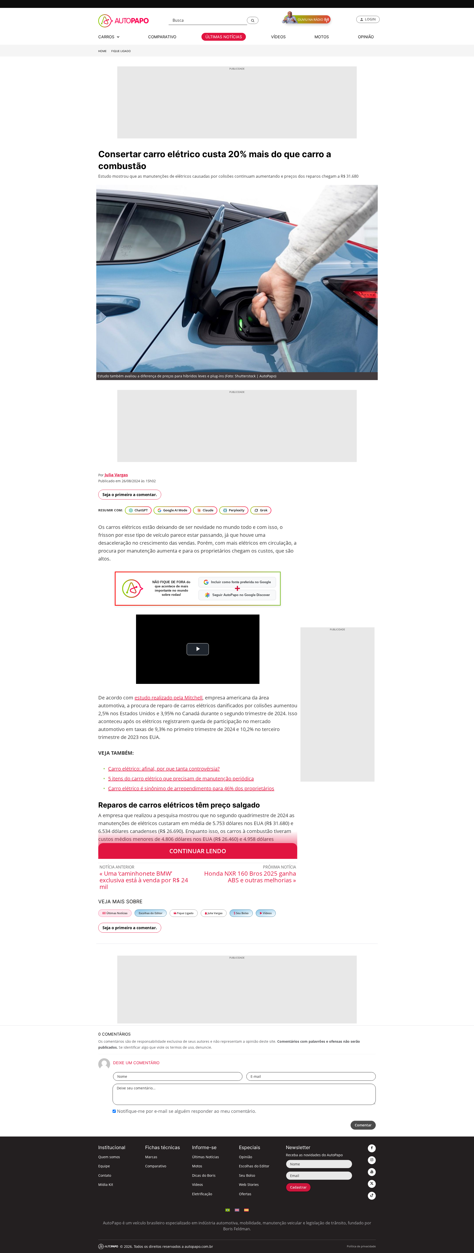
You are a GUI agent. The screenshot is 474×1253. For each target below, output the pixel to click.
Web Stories (249, 1184)
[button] (252, 20)
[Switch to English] (237, 1209)
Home (102, 51)
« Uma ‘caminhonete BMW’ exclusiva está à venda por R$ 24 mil (143, 880)
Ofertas (245, 1194)
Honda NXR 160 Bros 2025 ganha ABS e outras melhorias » (250, 876)
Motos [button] (322, 36)
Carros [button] (107, 36)
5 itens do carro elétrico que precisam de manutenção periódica (181, 778)
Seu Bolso (242, 913)
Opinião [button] (366, 36)
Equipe (104, 1166)
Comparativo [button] (162, 36)
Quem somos (109, 1157)
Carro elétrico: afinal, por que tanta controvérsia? (164, 768)
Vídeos (267, 913)
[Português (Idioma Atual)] (227, 1209)
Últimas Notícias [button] (223, 36)
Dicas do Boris (204, 1175)
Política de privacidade (361, 1246)
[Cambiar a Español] (246, 1209)
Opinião (245, 1157)
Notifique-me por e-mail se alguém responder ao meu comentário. (186, 1111)
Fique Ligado (121, 51)
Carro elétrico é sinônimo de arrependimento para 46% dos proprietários (191, 788)
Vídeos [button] (278, 36)
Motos (197, 1166)
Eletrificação (202, 1194)
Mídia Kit (105, 1184)
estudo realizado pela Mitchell (168, 697)
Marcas (151, 1157)
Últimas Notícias (116, 913)
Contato (104, 1175)
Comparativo (155, 1166)
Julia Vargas (116, 475)
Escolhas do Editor (150, 913)
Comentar (363, 1125)
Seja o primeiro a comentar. (129, 494)
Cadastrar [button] (298, 1187)
